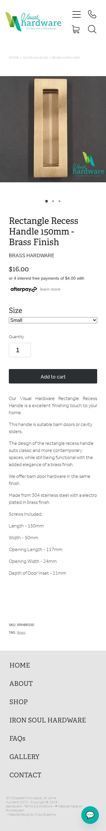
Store (14, 58)
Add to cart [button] (53, 376)
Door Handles (35, 58)
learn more (50, 289)
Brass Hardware (66, 58)
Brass (21, 632)
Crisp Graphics (45, 814)
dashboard (13, 806)
